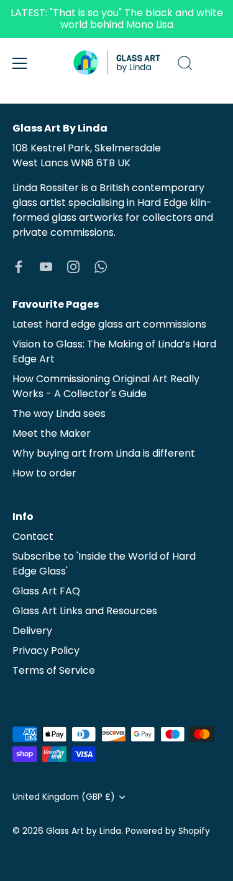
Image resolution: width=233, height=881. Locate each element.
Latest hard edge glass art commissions (109, 324)
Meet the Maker (51, 433)
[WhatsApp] (100, 266)
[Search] (185, 65)
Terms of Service (53, 670)
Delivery (32, 631)
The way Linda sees (59, 413)
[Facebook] (18, 266)
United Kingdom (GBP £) (63, 797)
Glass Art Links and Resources (84, 611)
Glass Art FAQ (46, 591)
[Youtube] (46, 266)
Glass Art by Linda (83, 831)
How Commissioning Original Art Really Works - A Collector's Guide (105, 386)
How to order (44, 473)
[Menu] (20, 63)
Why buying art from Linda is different (103, 453)
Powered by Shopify (168, 831)
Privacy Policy (46, 650)
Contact (32, 536)
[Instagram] (73, 266)
